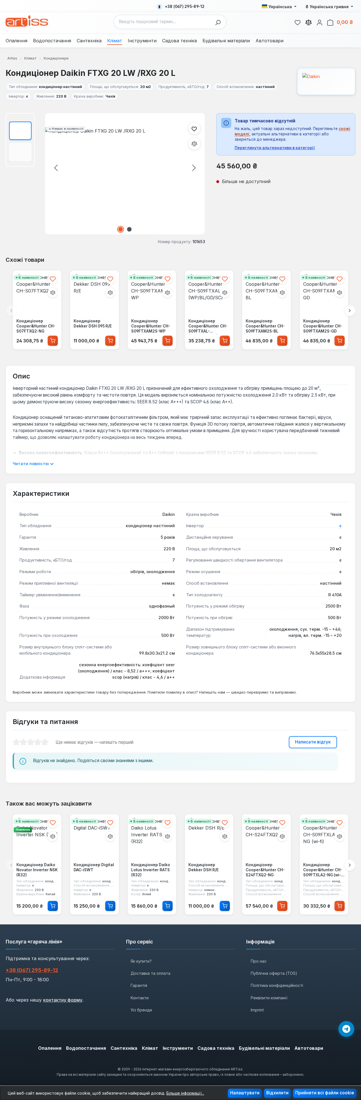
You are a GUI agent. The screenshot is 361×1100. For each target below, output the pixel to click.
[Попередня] (56, 167)
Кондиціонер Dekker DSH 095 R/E (93, 323)
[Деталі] (53, 906)
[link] (297, 21)
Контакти (140, 997)
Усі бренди (141, 1009)
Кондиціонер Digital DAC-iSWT (94, 867)
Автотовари (308, 1048)
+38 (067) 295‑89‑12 (32, 970)
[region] (105, 173)
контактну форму (62, 1000)
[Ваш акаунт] (319, 21)
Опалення (49, 1048)
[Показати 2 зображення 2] (129, 229)
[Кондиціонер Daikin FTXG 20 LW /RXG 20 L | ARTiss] (125, 173)
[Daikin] (326, 81)
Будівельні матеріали (264, 1048)
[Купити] (53, 340)
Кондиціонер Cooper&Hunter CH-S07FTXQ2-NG (35, 326)
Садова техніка (215, 1048)
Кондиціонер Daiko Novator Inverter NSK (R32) (37, 870)
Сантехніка (124, 1048)
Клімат (150, 1048)
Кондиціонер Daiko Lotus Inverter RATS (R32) (150, 870)
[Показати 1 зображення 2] (120, 229)
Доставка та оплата (150, 973)
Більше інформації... (185, 1093)
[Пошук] (219, 22)
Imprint (257, 1009)
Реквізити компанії (269, 997)
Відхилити (277, 1092)
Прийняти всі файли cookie (324, 1092)
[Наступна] (194, 167)
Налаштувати (244, 1092)
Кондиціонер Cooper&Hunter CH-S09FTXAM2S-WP (150, 326)
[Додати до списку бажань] (194, 128)
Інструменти (178, 1048)
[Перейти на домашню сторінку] (27, 21)
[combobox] (163, 22)
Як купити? (141, 961)
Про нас (259, 961)
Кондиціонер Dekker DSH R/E (203, 867)
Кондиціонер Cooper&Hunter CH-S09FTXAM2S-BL (265, 326)
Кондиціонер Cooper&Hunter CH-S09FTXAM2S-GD (322, 326)
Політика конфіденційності (277, 985)
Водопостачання (86, 1048)
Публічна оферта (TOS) (274, 973)
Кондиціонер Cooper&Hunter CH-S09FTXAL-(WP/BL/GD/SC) (207, 326)
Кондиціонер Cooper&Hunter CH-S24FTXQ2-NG (265, 870)
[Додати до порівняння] (194, 143)
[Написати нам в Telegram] (346, 1029)
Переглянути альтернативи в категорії (275, 148)
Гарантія (139, 985)
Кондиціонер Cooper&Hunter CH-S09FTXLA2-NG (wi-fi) (322, 870)
